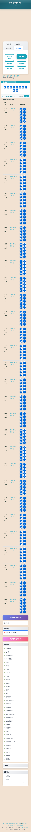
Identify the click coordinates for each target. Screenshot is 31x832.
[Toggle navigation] (15, 6)
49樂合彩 (7, 686)
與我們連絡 (20, 825)
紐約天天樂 (8, 735)
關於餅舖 (5, 823)
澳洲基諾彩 (8, 707)
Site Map (24, 823)
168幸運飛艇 (9, 57)
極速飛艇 (9, 68)
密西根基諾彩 (9, 717)
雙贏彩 (7, 676)
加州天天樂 (8, 648)
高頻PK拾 (21, 63)
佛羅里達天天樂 (9, 745)
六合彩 (7, 662)
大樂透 (7, 669)
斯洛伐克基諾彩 (9, 700)
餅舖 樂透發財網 (15, 3)
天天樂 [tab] (18, 44)
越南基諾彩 (8, 697)
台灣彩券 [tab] (8, 44)
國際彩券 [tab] (8, 48)
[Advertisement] (15, 24)
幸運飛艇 (21, 56)
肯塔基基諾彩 (9, 721)
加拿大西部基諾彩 (10, 714)
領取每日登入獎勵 (15, 617)
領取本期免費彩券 (15, 639)
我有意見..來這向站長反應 (12, 632)
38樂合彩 (7, 679)
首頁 (4, 76)
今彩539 (7, 672)
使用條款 (12, 823)
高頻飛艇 (21, 68)
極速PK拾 (9, 63)
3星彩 (7, 690)
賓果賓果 (7, 652)
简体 (27, 827)
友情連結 (18, 823)
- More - (24, 783)
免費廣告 (8, 776)
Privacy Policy (12, 825)
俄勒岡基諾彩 (9, 655)
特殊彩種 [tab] (18, 48)
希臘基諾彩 (8, 703)
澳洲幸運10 (8, 728)
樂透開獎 (9, 76)
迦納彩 (7, 731)
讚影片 (7, 779)
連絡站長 (7, 623)
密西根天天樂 (9, 738)
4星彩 (7, 693)
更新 (26, 96)
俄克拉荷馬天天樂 (10, 741)
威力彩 (7, 666)
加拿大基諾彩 (9, 710)
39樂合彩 (7, 683)
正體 (23, 827)
